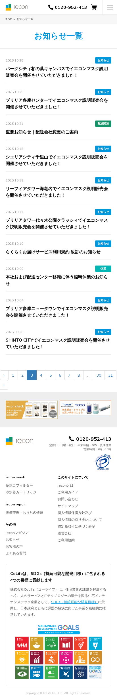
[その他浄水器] (86, 408)
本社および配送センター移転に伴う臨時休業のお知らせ (57, 280)
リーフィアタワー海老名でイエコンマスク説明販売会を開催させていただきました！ (57, 192)
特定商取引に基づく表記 (76, 526)
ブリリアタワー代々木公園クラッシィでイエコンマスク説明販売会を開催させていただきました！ (57, 223)
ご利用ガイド (68, 492)
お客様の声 (14, 546)
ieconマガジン (17, 532)
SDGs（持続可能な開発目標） (74, 602)
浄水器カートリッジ (21, 492)
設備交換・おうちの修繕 (24, 512)
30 (99, 375)
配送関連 (103, 123)
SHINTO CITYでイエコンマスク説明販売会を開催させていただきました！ (58, 343)
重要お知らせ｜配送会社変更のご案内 (42, 131)
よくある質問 (16, 553)
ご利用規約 (66, 540)
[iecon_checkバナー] (32, 410)
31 (110, 375)
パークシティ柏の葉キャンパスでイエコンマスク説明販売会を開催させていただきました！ (57, 72)
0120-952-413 (71, 7)
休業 (103, 268)
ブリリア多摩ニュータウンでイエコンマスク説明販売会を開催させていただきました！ (57, 312)
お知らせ (103, 60)
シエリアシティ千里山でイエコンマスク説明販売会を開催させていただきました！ (57, 160)
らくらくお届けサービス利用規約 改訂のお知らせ (53, 251)
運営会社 (64, 533)
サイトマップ (68, 506)
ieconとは (66, 485)
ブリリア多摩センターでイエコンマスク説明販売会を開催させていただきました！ (57, 103)
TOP (9, 19)
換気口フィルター (19, 485)
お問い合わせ (68, 499)
